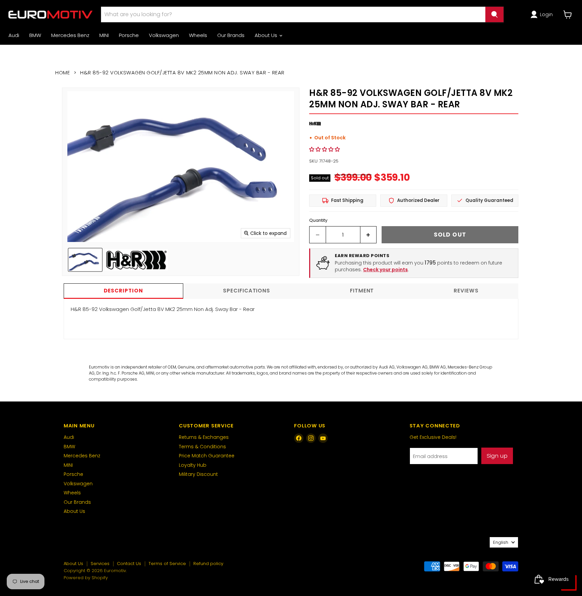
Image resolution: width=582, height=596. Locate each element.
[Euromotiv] (50, 14)
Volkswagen (164, 35)
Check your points (385, 269)
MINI (104, 35)
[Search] (494, 14)
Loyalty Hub (192, 465)
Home (62, 72)
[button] (542, 14)
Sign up (497, 456)
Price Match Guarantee (206, 455)
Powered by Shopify (86, 577)
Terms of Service (167, 563)
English (500, 542)
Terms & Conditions (202, 446)
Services (100, 563)
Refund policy (208, 563)
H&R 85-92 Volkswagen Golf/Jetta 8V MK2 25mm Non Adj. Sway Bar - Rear (163, 309)
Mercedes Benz (70, 35)
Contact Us (129, 563)
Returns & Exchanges (204, 437)
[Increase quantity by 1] (368, 234)
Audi (13, 35)
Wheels (198, 35)
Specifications (246, 290)
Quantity (318, 220)
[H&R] (315, 127)
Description (123, 290)
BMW (35, 35)
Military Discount (198, 474)
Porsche (129, 35)
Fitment (362, 290)
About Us (267, 35)
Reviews (466, 290)
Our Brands (231, 35)
